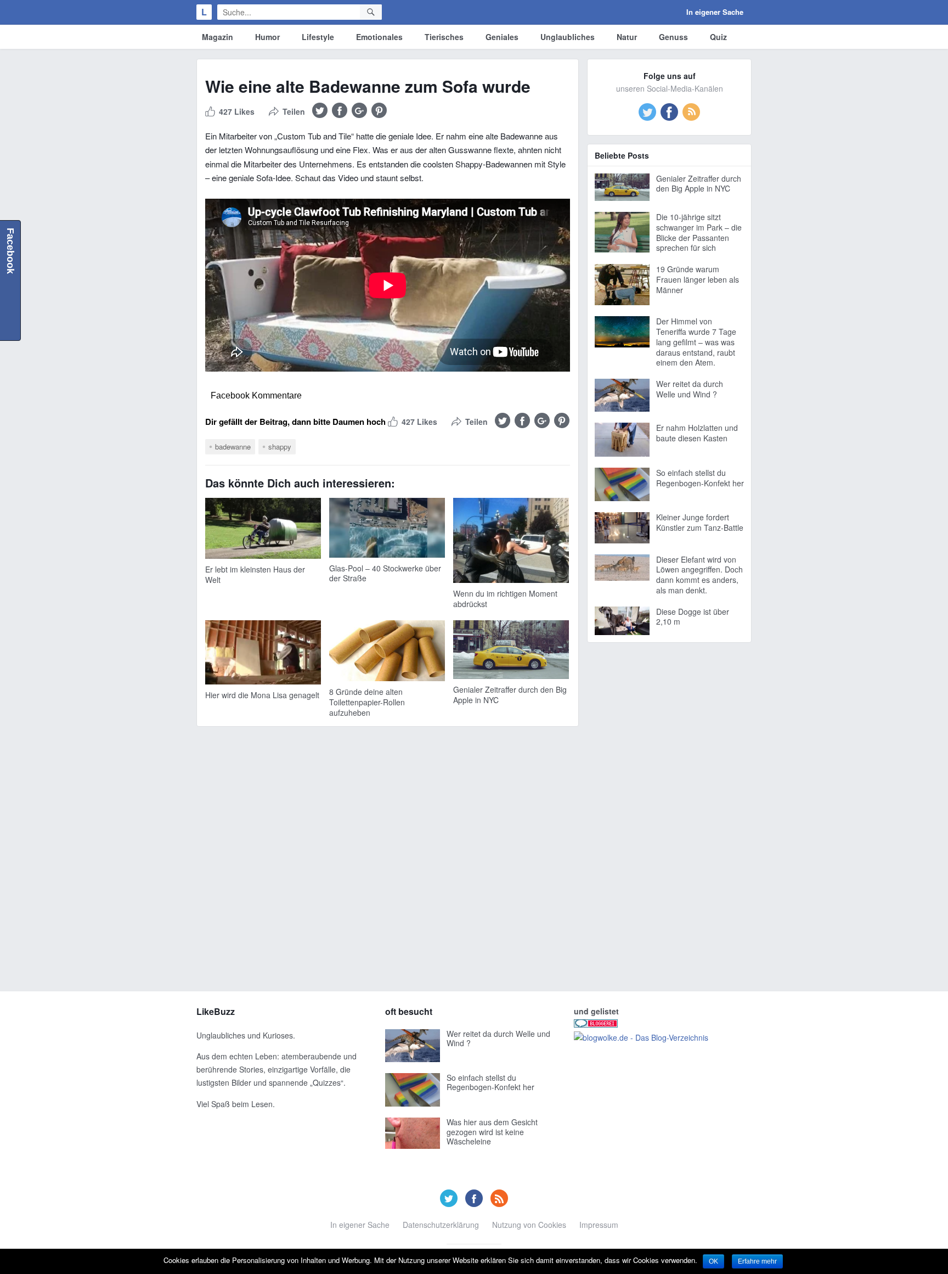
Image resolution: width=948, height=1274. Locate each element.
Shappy (279, 446)
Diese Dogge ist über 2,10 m (692, 616)
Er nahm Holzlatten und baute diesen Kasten (697, 433)
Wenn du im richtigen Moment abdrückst (505, 598)
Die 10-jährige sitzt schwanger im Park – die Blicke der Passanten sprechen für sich (699, 232)
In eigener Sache (714, 12)
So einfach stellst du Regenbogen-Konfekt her (700, 478)
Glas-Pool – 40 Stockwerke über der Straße (385, 573)
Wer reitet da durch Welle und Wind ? (689, 389)
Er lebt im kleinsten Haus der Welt (255, 574)
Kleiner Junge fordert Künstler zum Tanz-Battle (699, 522)
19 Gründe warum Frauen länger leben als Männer (697, 279)
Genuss (673, 36)
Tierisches (444, 36)
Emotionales (379, 36)
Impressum (598, 1224)
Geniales (502, 36)
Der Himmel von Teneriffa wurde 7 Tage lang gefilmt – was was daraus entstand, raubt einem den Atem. (696, 342)
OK (713, 1261)
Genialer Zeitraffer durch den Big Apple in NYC (510, 694)
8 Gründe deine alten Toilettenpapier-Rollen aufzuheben (367, 702)
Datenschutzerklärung (441, 1224)
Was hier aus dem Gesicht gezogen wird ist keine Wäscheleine (492, 1131)
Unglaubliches (567, 36)
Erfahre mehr (757, 1261)
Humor (267, 36)
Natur (627, 36)
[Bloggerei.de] (596, 1024)
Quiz (718, 36)
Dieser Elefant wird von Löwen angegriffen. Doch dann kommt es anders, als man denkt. (699, 575)
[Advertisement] (669, 815)
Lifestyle (318, 36)
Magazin (217, 36)
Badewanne (233, 446)
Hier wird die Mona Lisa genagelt (262, 694)
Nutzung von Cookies (529, 1224)
